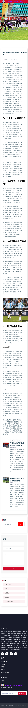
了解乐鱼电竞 (8, 584)
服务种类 (7, 597)
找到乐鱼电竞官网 (9, 601)
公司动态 (7, 593)
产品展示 (7, 589)
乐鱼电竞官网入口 (21, 705)
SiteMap (3, 680)
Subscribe (21, 693)
